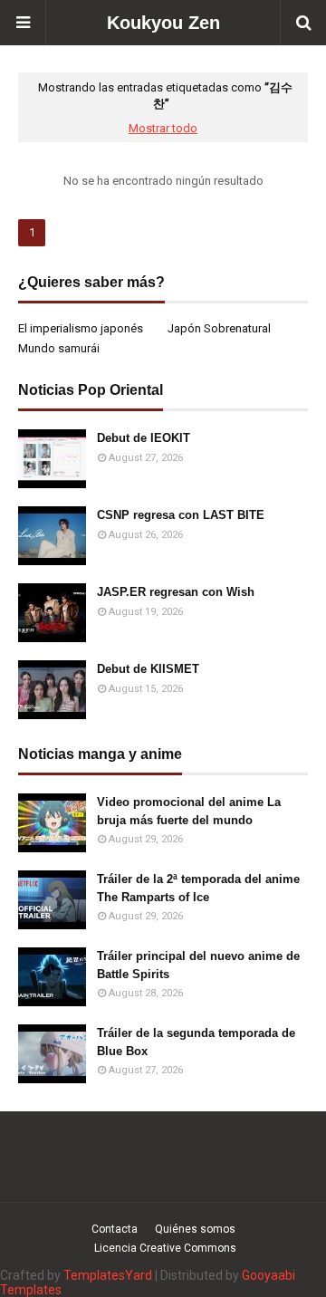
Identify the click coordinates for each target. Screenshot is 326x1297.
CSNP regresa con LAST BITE (180, 515)
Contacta (114, 1229)
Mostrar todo (163, 128)
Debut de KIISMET (148, 669)
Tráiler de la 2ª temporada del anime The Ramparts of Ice (198, 888)
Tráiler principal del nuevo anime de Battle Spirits (198, 965)
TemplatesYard (107, 1275)
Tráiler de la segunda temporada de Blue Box (196, 1042)
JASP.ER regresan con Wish (175, 592)
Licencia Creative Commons (165, 1248)
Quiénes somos (195, 1229)
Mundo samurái (59, 348)
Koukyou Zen (163, 23)
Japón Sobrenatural (219, 328)
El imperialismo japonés (80, 328)
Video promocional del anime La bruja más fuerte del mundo (189, 811)
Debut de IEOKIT (143, 438)
